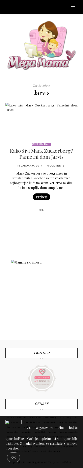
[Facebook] (26, 220)
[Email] (41, 220)
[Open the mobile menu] (73, 6)
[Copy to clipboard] (56, 220)
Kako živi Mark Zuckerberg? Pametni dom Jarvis (41, 153)
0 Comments (55, 166)
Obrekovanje (41, 144)
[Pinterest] (33, 220)
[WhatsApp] (49, 220)
